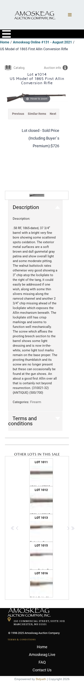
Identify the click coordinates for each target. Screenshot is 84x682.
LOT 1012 (41, 501)
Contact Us (42, 670)
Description (26, 207)
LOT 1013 (41, 529)
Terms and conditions (22, 421)
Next (53, 113)
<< (13, 529)
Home (42, 647)
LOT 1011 (41, 473)
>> (73, 529)
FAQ (42, 662)
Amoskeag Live (42, 654)
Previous (18, 113)
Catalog (19, 67)
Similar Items (37, 113)
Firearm (35, 402)
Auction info (52, 67)
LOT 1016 (41, 584)
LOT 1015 (41, 557)
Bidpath (41, 679)
